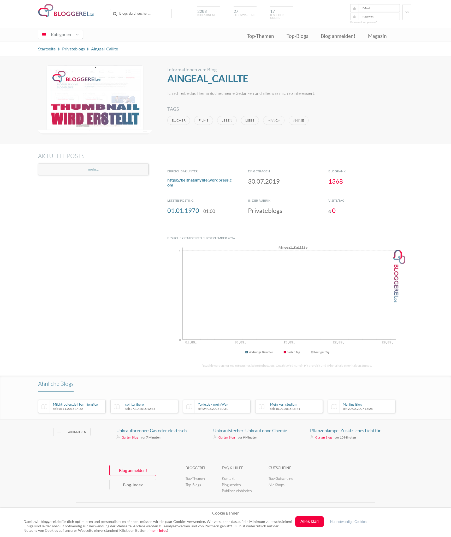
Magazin (377, 36)
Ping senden (231, 484)
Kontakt (228, 478)
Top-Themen (260, 36)
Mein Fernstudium (285, 406)
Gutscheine (280, 467)
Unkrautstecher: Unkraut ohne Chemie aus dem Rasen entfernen (250, 431)
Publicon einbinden (237, 490)
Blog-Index (133, 484)
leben (227, 120)
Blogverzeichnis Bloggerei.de (66, 10)
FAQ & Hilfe (232, 467)
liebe (249, 120)
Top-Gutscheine (281, 478)
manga (274, 120)
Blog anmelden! (338, 36)
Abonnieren (77, 432)
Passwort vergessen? (363, 22)
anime (298, 120)
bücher (179, 120)
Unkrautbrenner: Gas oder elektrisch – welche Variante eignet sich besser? (153, 431)
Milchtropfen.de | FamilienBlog (75, 406)
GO (407, 12)
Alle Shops (276, 484)
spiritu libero (140, 406)
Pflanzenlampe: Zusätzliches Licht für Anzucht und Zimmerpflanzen (345, 431)
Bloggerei (195, 467)
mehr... (93, 169)
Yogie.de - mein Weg (213, 406)
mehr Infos (158, 530)
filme (204, 120)
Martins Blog (358, 406)
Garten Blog (130, 437)
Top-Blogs (297, 36)
